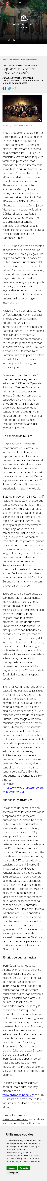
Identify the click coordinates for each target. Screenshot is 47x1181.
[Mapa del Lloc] (27, 3)
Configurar (13, 1173)
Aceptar (12, 1168)
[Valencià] (5, 3)
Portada (6, 59)
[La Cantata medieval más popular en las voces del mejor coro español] (23, 109)
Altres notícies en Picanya (24, 59)
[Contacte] (20, 3)
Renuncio (24, 1168)
